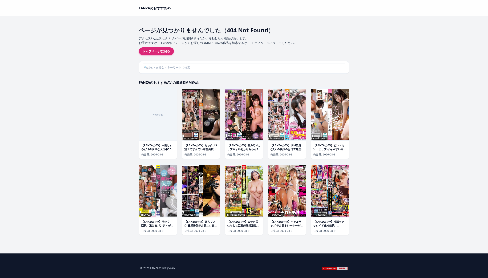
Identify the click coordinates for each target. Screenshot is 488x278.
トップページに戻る (156, 51)
